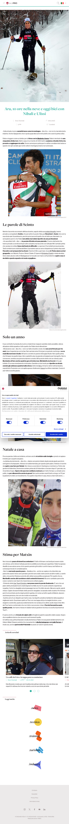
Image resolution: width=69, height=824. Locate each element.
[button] (31, 691)
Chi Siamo (34, 790)
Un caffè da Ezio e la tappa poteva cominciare (24, 677)
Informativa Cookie (34, 801)
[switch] (26, 422)
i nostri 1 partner (11, 398)
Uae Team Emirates (20, 583)
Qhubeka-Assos (43, 138)
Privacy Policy (34, 798)
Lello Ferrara (56, 622)
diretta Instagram (42, 622)
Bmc (40, 366)
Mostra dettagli (59, 429)
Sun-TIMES (38, 818)
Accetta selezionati (34, 434)
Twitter (29, 809)
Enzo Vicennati (19, 121)
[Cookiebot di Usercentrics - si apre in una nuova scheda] (59, 388)
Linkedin (44, 809)
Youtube (39, 809)
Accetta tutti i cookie (56, 434)
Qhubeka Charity (47, 253)
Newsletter (34, 794)
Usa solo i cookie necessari (12, 434)
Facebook (34, 809)
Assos (42, 368)
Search (58, 3)
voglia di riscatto (50, 231)
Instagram (25, 809)
